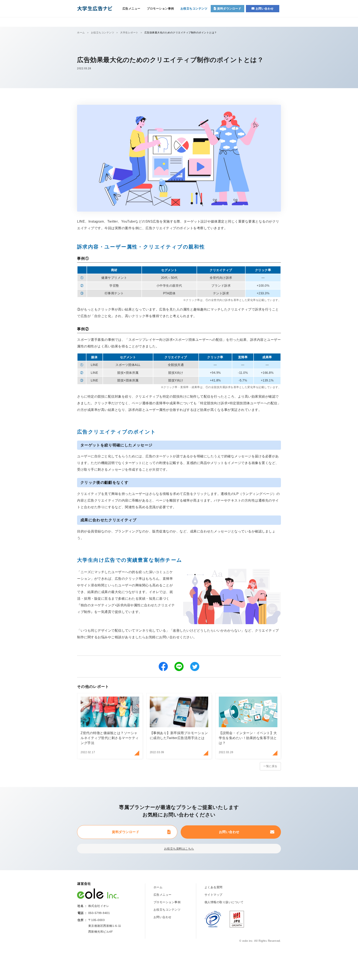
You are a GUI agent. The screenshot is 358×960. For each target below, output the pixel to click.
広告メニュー (131, 8)
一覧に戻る (270, 766)
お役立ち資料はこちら (179, 848)
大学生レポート (129, 32)
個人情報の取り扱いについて (224, 902)
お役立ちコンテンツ (194, 8)
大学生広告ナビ (94, 8)
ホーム (81, 32)
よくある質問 (213, 887)
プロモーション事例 (160, 8)
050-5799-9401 (99, 913)
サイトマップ (213, 894)
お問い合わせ (229, 832)
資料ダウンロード (125, 832)
